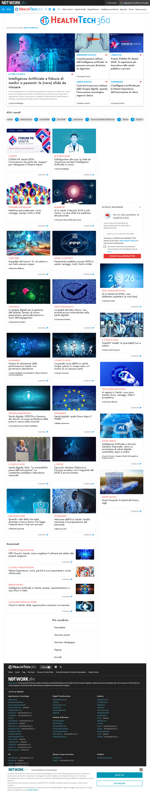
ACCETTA (119, 775)
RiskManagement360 (16, 737)
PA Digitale (15, 761)
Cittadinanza (20, 758)
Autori (17, 672)
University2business (104, 758)
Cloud (131, 9)
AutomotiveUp (102, 702)
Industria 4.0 (16, 723)
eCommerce (20, 716)
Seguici (44, 667)
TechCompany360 (59, 710)
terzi (109, 251)
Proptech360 (101, 721)
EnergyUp (100, 708)
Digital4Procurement (60, 729)
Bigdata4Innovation (15, 702)
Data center (16, 739)
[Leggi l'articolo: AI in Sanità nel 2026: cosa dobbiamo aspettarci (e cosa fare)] (121, 287)
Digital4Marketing (59, 726)
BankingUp (101, 705)
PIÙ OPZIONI (119, 783)
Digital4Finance (58, 721)
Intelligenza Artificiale (109, 9)
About (10, 672)
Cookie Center (93, 672)
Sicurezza (19, 745)
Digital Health (80, 9)
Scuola (107, 729)
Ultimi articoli (67, 9)
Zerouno (56, 713)
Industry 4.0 (20, 726)
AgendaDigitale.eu (60, 700)
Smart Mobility (18, 750)
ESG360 (11, 718)
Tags (24, 672)
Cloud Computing (18, 708)
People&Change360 (60, 737)
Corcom (56, 702)
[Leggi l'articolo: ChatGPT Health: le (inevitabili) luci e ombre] (121, 336)
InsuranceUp (102, 716)
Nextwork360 (13, 683)
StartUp (63, 761)
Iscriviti (122, 256)
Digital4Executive (59, 705)
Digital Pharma (93, 9)
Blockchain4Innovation (17, 705)
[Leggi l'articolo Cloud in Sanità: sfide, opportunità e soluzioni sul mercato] (51, 606)
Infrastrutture (21, 729)
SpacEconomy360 (103, 731)
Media (103, 718)
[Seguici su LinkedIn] (55, 667)
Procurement (65, 734)
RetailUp (100, 723)
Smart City (20, 747)
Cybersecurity (140, 9)
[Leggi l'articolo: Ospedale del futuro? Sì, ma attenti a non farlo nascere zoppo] (28, 254)
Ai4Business (12, 700)
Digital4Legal (58, 723)
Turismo (107, 737)
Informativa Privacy (127, 241)
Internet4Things (14, 731)
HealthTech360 (102, 710)
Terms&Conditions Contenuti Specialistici (71, 672)
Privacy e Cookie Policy (45, 672)
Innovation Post (103, 713)
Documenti (20, 713)
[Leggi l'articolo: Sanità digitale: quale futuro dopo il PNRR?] (74, 410)
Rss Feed (31, 672)
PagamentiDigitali (14, 734)
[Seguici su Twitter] (60, 667)
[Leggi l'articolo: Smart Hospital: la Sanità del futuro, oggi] (121, 492)
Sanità (107, 726)
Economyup (57, 758)
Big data (123, 9)
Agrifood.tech (102, 700)
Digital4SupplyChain (60, 731)
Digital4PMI (57, 708)
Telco (102, 734)
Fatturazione (20, 721)
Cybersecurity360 (14, 710)
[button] (7, 9)
